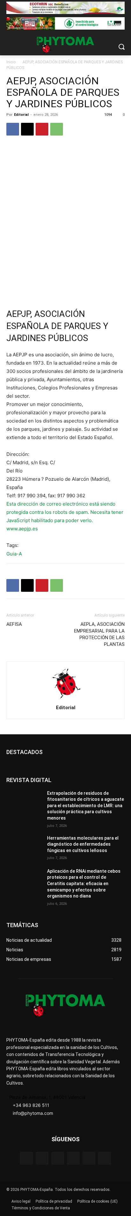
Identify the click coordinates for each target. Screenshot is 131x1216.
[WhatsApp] (56, 129)
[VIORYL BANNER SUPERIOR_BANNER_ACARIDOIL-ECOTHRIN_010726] (65, 8)
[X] (27, 129)
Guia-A (14, 554)
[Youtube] (104, 1158)
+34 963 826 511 (31, 1105)
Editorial (21, 115)
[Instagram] (58, 1158)
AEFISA (14, 624)
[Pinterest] (42, 129)
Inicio (11, 62)
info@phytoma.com (33, 1113)
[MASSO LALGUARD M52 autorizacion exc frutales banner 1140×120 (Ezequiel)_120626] (65, 23)
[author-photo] (65, 699)
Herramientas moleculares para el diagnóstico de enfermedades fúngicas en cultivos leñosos (83, 844)
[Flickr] (42, 1158)
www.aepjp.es (22, 529)
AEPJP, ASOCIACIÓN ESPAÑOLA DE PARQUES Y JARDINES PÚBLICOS (57, 326)
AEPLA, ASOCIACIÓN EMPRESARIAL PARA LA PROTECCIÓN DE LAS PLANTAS (99, 634)
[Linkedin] (73, 1158)
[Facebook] (12, 129)
